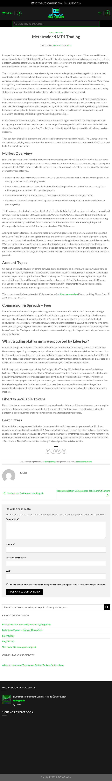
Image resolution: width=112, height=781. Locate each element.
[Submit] (107, 607)
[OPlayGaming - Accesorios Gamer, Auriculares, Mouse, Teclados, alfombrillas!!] (56, 13)
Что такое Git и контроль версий (19, 647)
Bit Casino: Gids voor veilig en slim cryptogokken (26, 624)
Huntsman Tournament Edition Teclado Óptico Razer (38, 665)
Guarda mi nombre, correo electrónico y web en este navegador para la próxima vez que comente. (58, 584)
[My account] (19, 13)
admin (5, 665)
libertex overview (69, 294)
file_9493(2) (8, 635)
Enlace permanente (84, 461)
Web (8, 571)
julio (68, 45)
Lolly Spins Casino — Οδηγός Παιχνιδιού (22, 630)
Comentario (12, 519)
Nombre (10, 544)
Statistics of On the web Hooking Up (25, 493)
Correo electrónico (16, 557)
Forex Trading (56, 32)
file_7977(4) (8, 641)
